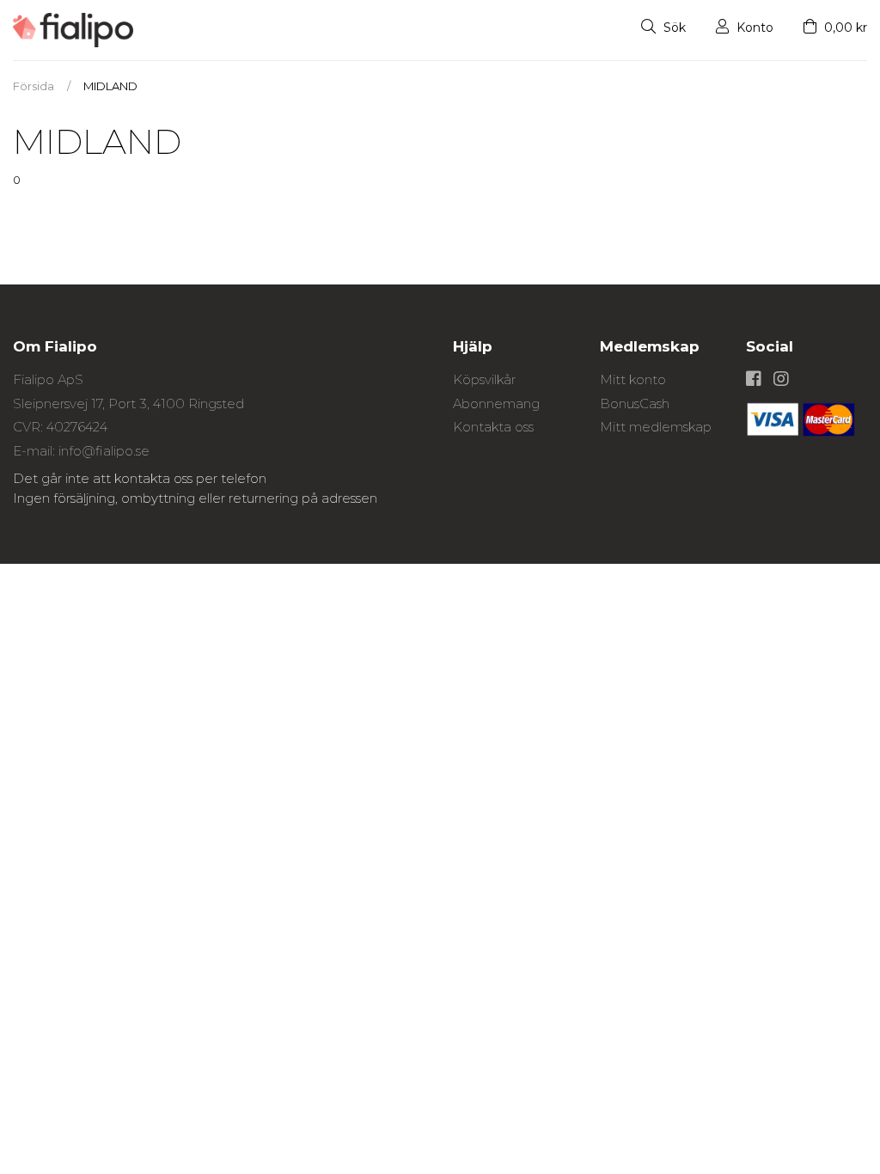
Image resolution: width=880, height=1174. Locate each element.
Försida (33, 86)
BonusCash (634, 403)
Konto (753, 27)
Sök (673, 27)
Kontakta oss (493, 427)
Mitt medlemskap (656, 427)
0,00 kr (844, 27)
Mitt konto (633, 379)
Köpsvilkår (484, 379)
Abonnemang (496, 403)
